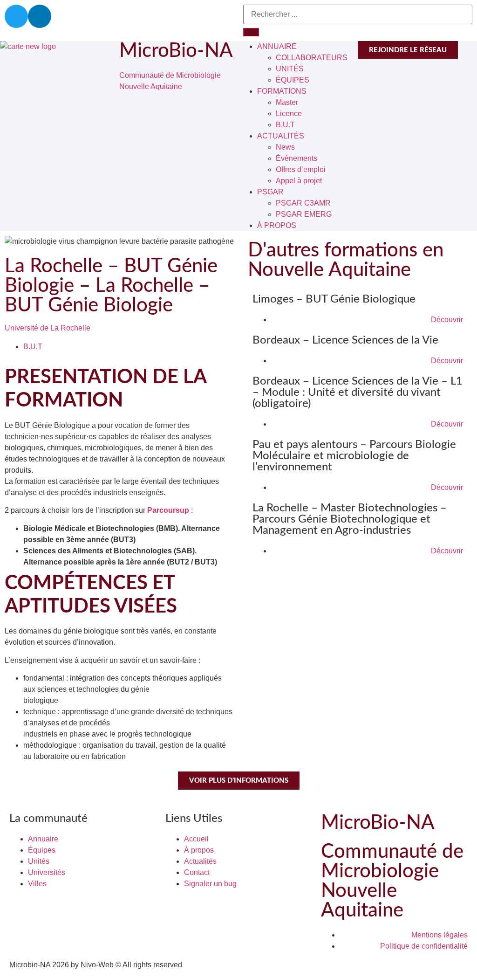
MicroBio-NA (176, 51)
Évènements (296, 158)
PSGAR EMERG (304, 214)
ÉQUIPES (292, 80)
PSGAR (270, 192)
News (285, 147)
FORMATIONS (282, 91)
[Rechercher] (251, 32)
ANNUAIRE (277, 46)
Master (287, 102)
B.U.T (285, 125)
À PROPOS (276, 225)
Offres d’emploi (301, 169)
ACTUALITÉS (280, 136)
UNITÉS (290, 69)
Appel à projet (299, 181)
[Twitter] (16, 16)
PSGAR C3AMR (303, 203)
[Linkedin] (39, 16)
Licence (289, 113)
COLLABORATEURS (312, 58)
